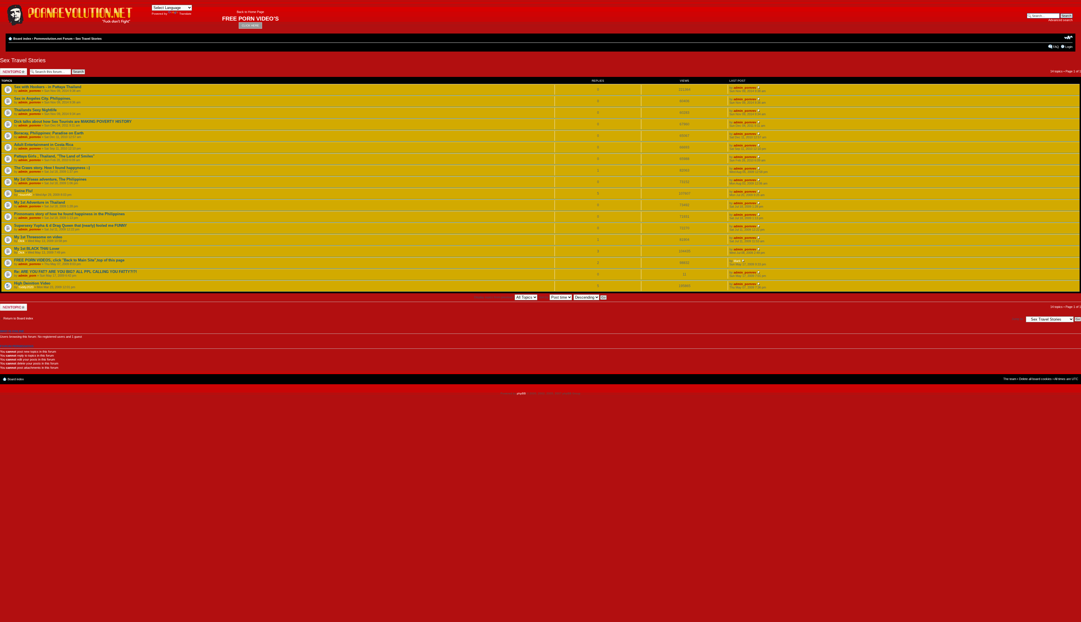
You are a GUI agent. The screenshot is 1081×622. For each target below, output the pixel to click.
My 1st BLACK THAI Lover (36, 248)
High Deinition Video (32, 283)
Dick (21, 241)
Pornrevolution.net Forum (53, 38)
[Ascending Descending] (590, 297)
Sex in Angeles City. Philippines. (42, 98)
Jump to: (1018, 319)
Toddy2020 (25, 287)
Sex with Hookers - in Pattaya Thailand (47, 87)
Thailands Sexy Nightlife (35, 110)
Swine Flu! (23, 191)
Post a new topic (11, 70)
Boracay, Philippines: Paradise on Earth (49, 133)
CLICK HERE (250, 25)
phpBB (521, 393)
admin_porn (27, 275)
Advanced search (1060, 20)
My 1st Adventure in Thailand (39, 202)
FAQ (1056, 46)
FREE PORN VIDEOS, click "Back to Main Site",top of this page (69, 260)
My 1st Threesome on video (38, 237)
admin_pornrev (29, 90)
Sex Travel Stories (88, 38)
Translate (185, 13)
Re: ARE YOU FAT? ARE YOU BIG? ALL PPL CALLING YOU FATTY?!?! (75, 272)
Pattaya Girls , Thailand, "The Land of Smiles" (54, 156)
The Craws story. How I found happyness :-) (52, 168)
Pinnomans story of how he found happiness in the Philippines (69, 214)
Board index (22, 38)
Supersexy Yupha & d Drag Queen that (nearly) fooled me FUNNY (70, 225)
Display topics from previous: (494, 297)
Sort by (544, 297)
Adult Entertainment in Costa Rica (43, 145)
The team (1009, 379)
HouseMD (25, 194)
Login (1069, 46)
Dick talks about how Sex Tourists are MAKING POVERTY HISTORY (73, 121)
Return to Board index (18, 318)
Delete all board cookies (1035, 379)
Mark (737, 261)
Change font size (1068, 37)
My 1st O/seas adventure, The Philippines (50, 179)
